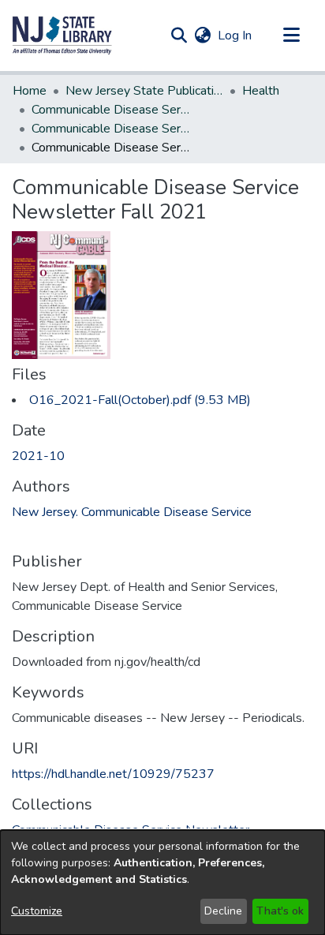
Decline (223, 910)
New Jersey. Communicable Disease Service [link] (132, 512)
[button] (62, 35)
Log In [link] (235, 35)
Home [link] (30, 90)
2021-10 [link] (38, 456)
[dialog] (162, 882)
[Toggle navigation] (291, 35)
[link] (140, 400)
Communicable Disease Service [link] (110, 109)
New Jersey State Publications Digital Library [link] (144, 90)
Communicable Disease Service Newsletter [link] (110, 128)
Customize (36, 910)
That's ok (280, 910)
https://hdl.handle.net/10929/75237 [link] (113, 774)
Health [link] (260, 90)
